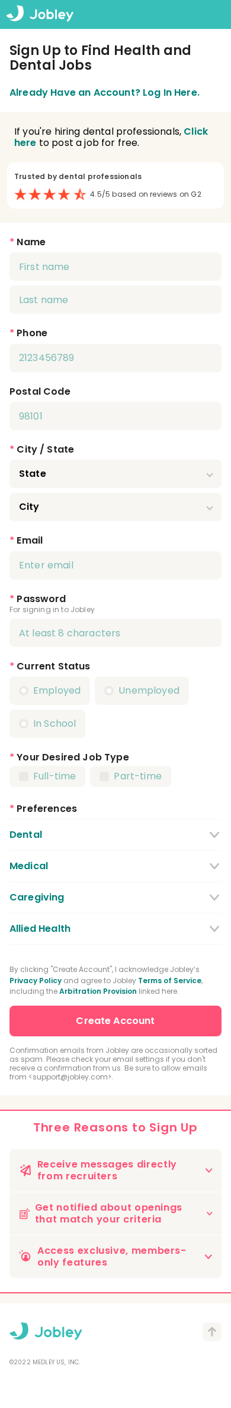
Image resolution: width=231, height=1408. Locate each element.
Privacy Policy (35, 980)
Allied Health (39, 928)
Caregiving (37, 897)
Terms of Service (169, 980)
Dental (25, 834)
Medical (28, 866)
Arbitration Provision (98, 991)
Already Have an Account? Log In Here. (104, 92)
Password (41, 599)
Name (31, 242)
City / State (45, 449)
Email (30, 540)
